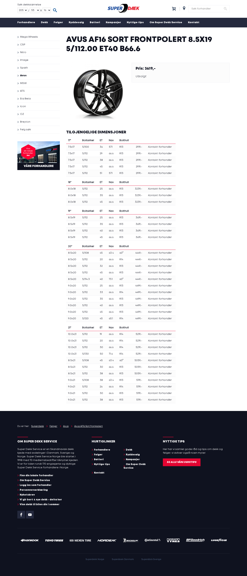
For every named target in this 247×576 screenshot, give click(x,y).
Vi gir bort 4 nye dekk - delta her (41, 500)
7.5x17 (71, 147)
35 (101, 195)
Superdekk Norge (95, 559)
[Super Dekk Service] (123, 9)
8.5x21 (71, 360)
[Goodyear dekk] (219, 541)
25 (101, 189)
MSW (23, 83)
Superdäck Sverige (151, 559)
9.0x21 (71, 380)
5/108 (85, 253)
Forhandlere (26, 22)
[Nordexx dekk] (107, 541)
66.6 (111, 153)
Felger (58, 22)
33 (101, 292)
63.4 (111, 253)
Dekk (44, 22)
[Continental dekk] (153, 541)
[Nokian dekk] (173, 540)
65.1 (111, 319)
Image (24, 60)
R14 (121, 259)
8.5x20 (72, 253)
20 (101, 259)
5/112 (85, 153)
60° (121, 253)
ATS (22, 91)
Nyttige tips (135, 22)
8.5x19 (71, 218)
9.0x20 (72, 286)
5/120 (85, 319)
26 (101, 387)
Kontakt (193, 22)
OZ (22, 114)
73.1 (111, 279)
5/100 (85, 147)
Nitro (23, 52)
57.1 (111, 147)
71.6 (111, 354)
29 (101, 153)
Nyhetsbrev (27, 495)
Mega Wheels (29, 37)
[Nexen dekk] (80, 541)
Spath (24, 68)
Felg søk (25, 130)
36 (101, 147)
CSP (22, 45)
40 (101, 231)
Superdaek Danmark (123, 559)
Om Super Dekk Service (166, 22)
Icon (23, 106)
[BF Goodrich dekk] (195, 541)
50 (101, 354)
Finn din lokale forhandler (36, 475)
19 (101, 334)
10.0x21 (72, 334)
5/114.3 (86, 279)
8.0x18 (72, 189)
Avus (23, 76)
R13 (121, 147)
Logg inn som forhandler (36, 485)
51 (101, 173)
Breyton (25, 122)
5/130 (85, 354)
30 (101, 347)
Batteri (95, 22)
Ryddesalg (76, 22)
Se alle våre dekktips (182, 462)
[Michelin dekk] (130, 541)
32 (101, 266)
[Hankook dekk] (29, 541)
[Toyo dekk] (54, 541)
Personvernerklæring (34, 490)
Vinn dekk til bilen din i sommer (39, 504)
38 (101, 160)
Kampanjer (113, 22)
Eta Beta (25, 99)
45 (101, 167)
